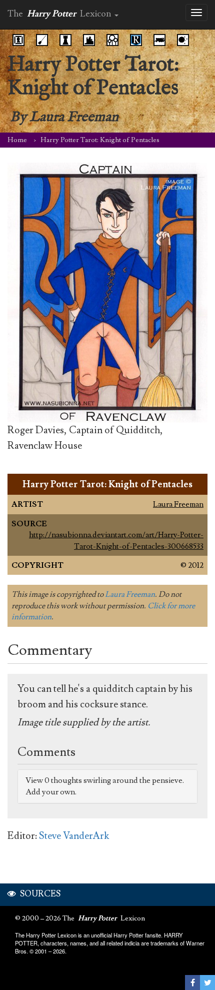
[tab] (107, 786)
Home (17, 140)
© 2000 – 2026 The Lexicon (80, 918)
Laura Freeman (178, 504)
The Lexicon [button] (61, 14)
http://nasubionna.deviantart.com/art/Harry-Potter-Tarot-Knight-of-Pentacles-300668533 (116, 540)
